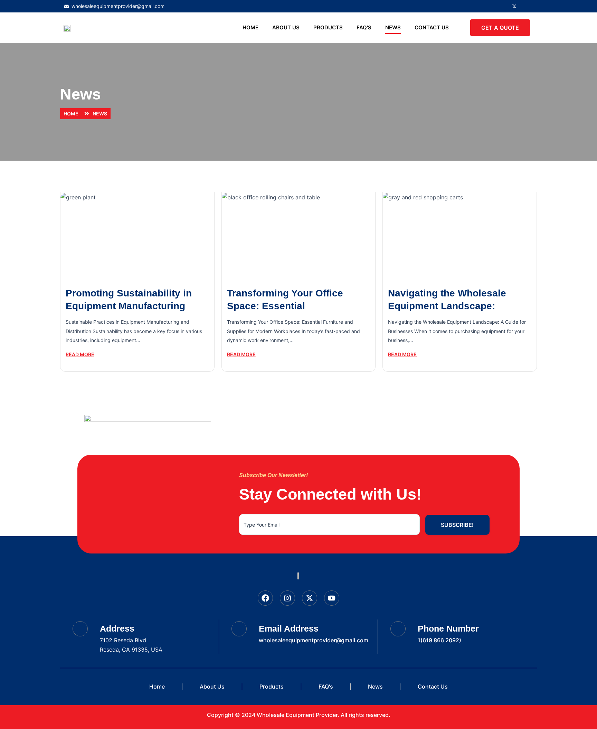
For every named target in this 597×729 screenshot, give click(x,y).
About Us (286, 27)
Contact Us (432, 27)
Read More (80, 354)
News (393, 27)
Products (328, 27)
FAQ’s (364, 27)
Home (250, 27)
